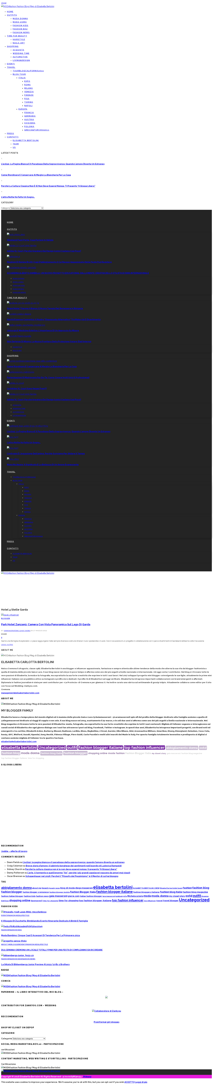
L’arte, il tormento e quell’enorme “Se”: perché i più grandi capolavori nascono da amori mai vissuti (78, 873)
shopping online (97, 753)
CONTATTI (13, 137)
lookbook (119, 896)
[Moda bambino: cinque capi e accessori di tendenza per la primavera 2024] (21, 926)
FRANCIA (29, 113)
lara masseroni (108, 896)
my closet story (159, 753)
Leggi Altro (7, 644)
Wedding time (21, 53)
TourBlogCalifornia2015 (28, 71)
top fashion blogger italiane (14, 758)
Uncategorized (52, 747)
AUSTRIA (29, 120)
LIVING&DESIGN (21, 60)
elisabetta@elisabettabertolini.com (19, 741)
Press (10, 133)
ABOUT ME (6, 944)
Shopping (13, 46)
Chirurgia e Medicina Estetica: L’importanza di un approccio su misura (43, 330)
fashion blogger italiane (101, 747)
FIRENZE (29, 95)
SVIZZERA (29, 123)
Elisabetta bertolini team (171, 888)
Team (16, 144)
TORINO (28, 102)
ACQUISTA (18, 50)
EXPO (27, 81)
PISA (26, 99)
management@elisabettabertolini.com (20, 693)
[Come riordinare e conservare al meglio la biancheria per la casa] (32, 361)
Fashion (5, 930)
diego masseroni (84, 888)
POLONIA (29, 127)
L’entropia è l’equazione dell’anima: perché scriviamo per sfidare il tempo (46, 453)
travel (159, 900)
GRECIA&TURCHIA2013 (36, 130)
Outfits (12, 15)
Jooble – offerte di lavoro (14, 851)
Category (5, 208)
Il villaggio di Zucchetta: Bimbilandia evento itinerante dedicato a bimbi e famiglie (44, 921)
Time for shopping (50, 901)
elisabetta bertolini (19, 747)
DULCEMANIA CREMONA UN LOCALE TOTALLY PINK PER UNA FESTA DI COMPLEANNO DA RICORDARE (52, 950)
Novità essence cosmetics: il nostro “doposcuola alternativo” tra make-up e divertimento (54, 319)
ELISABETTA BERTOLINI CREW (146, 888)
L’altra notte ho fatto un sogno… (18, 197)
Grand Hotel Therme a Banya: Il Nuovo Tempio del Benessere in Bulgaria (45, 308)
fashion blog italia (51, 753)
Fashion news (21, 32)
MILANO (28, 88)
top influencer (150, 901)
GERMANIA (30, 116)
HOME (10, 12)
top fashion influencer (144, 747)
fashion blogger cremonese (36, 892)
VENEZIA (29, 92)
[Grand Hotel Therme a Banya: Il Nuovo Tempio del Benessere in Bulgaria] (23, 303)
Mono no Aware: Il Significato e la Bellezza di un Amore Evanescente (43, 464)
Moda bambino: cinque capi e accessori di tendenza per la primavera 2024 (40, 935)
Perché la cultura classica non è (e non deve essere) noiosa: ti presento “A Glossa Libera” (48, 186)
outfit (72, 747)
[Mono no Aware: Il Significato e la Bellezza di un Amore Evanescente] (13, 459)
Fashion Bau (20, 29)
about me (36, 888)
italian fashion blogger (91, 896)
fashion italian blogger (12, 896)
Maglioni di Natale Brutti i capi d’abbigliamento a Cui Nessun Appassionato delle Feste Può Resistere (59, 262)
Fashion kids (20, 26)
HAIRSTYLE (19, 39)
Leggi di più (141, 1082)
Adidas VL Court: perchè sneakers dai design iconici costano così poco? (44, 251)
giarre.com (73, 896)
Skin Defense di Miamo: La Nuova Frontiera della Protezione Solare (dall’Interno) (49, 341)
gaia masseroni (174, 753)
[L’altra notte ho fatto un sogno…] (12, 437)
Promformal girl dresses (106, 1022)
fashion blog (11, 753)
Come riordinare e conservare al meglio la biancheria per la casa (36, 175)
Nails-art (19, 43)
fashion (120, 753)
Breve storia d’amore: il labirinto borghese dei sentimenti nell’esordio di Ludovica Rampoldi (74, 866)
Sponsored (36, 900)
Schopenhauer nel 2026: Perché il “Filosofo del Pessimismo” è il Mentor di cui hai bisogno (72, 876)
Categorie (6, 1038)
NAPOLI (28, 106)
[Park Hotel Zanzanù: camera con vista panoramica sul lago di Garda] (10, 615)
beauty (45, 888)
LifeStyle (24, 915)
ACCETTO (129, 1082)
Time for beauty (17, 36)
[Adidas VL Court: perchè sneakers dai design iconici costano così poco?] (21, 245)
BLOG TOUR (19, 74)
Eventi (11, 64)
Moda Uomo (20, 22)
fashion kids (30, 896)
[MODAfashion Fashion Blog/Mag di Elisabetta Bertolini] (27, 6)
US (14, 147)
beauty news (54, 888)
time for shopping (36, 758)
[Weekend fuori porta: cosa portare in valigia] (16, 234)
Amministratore (11, 630)
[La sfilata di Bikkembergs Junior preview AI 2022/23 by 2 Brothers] (17, 955)
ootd (202, 748)
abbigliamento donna (182, 748)
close (3, 3)
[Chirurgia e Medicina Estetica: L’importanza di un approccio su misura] (26, 325)
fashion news (42, 896)
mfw (125, 896)
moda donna (30, 753)
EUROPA (23, 109)
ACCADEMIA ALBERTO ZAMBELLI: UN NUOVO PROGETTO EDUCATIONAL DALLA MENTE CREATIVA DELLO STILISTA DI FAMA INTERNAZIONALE (78, 273)
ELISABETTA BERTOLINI (26, 140)
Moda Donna (20, 19)
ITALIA (22, 78)
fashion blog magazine (191, 753)
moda (111, 753)
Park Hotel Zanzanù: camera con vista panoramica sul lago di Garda (45, 624)
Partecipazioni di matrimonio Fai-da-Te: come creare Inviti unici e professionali (48, 377)
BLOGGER (5, 618)
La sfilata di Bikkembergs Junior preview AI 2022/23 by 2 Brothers (35, 964)
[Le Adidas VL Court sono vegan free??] (15, 383)
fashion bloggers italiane (146, 892)
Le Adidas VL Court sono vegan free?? (27, 388)
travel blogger (171, 900)
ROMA (27, 85)
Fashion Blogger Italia (138, 753)
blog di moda (67, 888)
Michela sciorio (135, 896)
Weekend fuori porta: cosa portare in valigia (30, 240)
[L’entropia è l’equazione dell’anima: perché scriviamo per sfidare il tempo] (12, 448)
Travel (11, 67)
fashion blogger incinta (59, 892)
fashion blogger (75, 753)
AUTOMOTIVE (20, 57)
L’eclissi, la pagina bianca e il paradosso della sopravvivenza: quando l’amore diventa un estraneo (52, 164)
